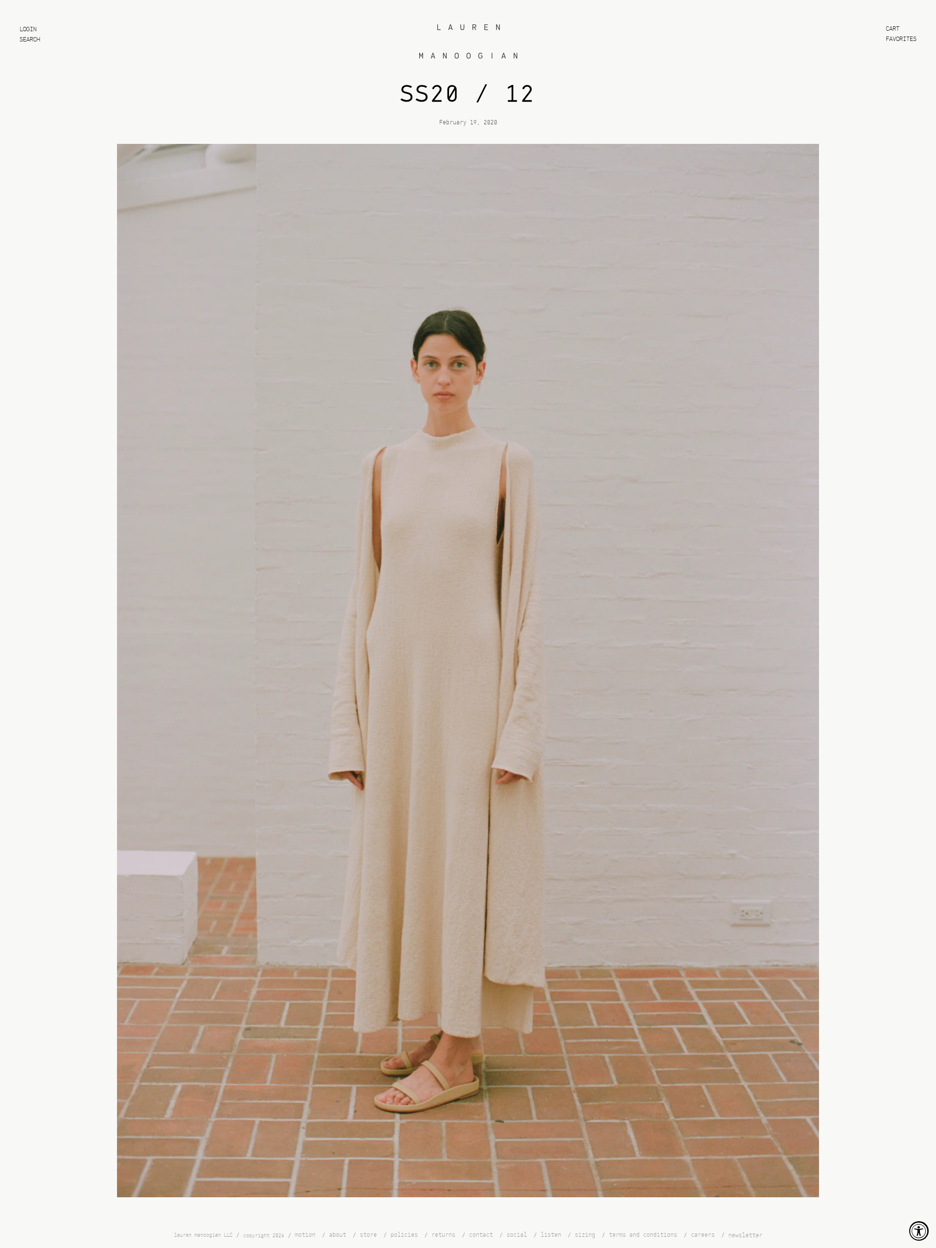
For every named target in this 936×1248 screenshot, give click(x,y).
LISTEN (551, 1235)
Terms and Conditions (643, 1235)
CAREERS (703, 1235)
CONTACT (481, 1235)
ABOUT (337, 1235)
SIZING (585, 1235)
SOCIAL (517, 1235)
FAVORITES (901, 39)
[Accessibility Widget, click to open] (919, 1231)
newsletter (745, 1235)
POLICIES (404, 1235)
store (368, 1235)
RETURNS (443, 1235)
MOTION (305, 1235)
